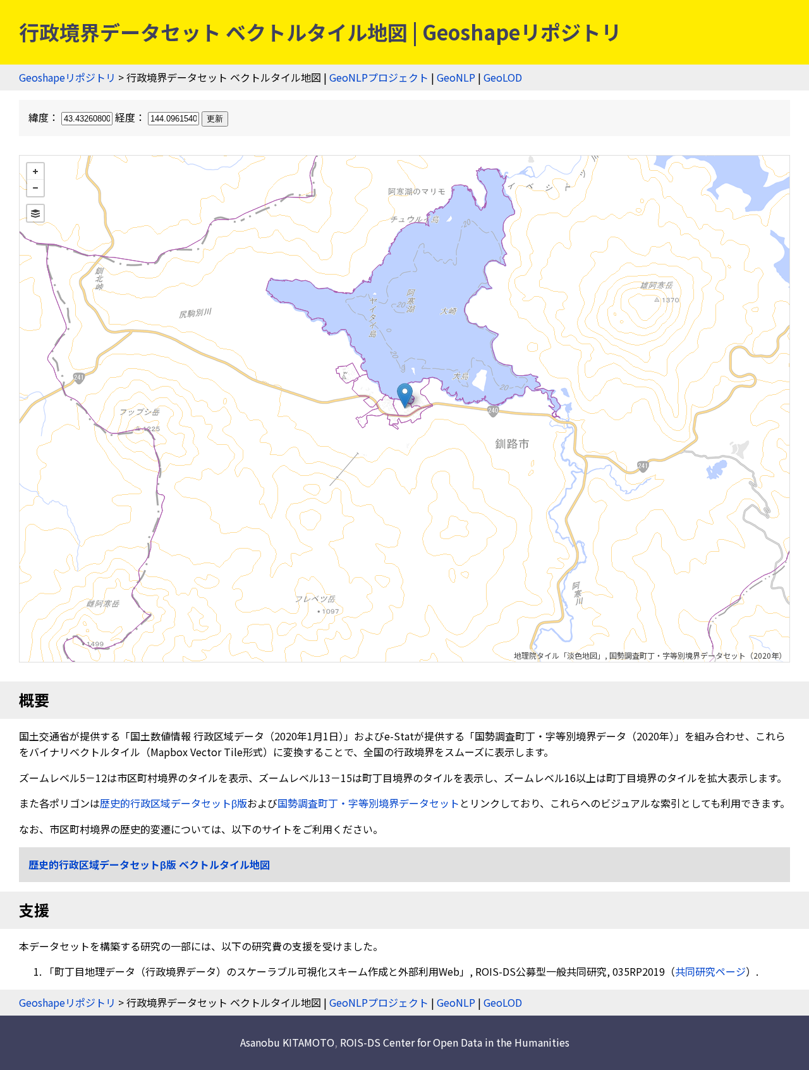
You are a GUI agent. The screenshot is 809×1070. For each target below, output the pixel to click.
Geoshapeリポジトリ (67, 77)
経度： (131, 117)
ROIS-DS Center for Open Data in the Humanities (454, 1042)
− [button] (35, 188)
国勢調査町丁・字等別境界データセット (368, 803)
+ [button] (35, 171)
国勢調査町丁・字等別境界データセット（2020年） (697, 655)
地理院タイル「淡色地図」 (559, 655)
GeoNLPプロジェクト (379, 77)
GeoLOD (503, 77)
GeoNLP (456, 77)
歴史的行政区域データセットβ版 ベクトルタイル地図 (149, 864)
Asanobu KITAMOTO (287, 1042)
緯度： (44, 117)
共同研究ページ (710, 971)
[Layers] (35, 213)
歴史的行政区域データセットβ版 (173, 803)
